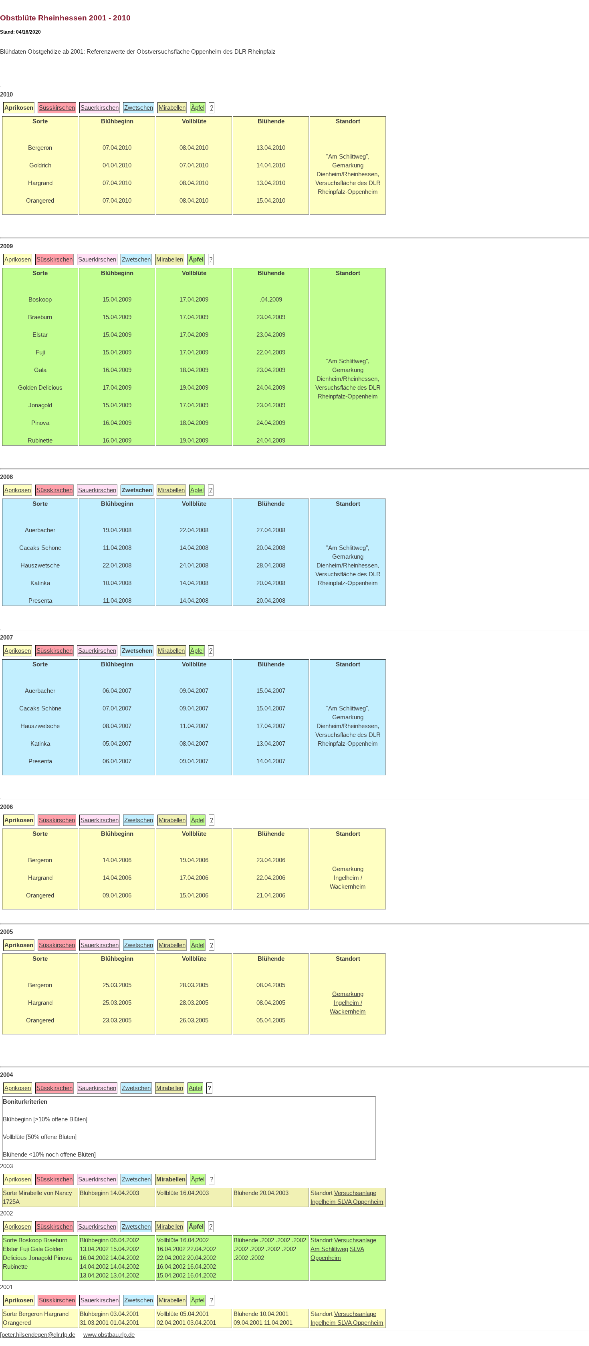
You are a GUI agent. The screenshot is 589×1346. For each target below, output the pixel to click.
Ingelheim (324, 1202)
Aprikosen (17, 259)
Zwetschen (138, 108)
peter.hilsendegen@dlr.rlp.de (38, 1335)
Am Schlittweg (329, 1249)
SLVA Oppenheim (360, 1202)
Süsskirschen (57, 108)
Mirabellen (172, 108)
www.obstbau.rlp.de (109, 1335)
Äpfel (197, 108)
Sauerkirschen (100, 108)
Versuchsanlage (355, 1193)
